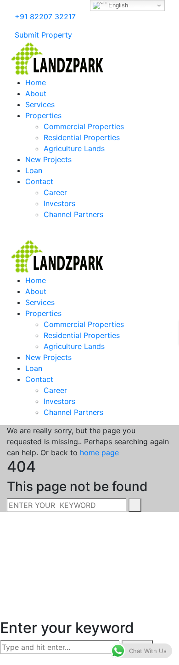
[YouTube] (31, 25)
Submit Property (42, 34)
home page (99, 452)
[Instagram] (24, 25)
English (117, 5)
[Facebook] (9, 25)
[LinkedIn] (17, 25)
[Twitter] (39, 25)
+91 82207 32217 (44, 16)
